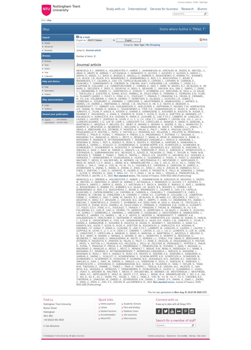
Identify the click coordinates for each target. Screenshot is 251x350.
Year (46, 72)
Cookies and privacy (156, 336)
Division (48, 61)
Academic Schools (132, 304)
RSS (204, 39)
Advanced (49, 47)
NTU (43, 20)
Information (49, 91)
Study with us (115, 9)
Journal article (93, 50)
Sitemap (192, 336)
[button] (128, 40)
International (137, 9)
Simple (47, 43)
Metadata (48, 50)
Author (47, 69)
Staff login (203, 2)
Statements (171, 336)
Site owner (201, 336)
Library (104, 307)
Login (47, 105)
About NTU (106, 318)
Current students (185, 2)
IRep (45, 29)
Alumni (202, 9)
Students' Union (131, 311)
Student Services (108, 311)
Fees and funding (132, 307)
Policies (48, 94)
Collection (49, 76)
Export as (81, 40)
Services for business (164, 9)
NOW (195, 2)
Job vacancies (130, 315)
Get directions (52, 326)
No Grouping (153, 45)
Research (188, 9)
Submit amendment (49, 121)
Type (47, 65)
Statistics (48, 109)
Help (46, 87)
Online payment (108, 304)
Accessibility (182, 336)
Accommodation (108, 315)
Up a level (84, 37)
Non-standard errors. (125, 175)
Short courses (130, 318)
